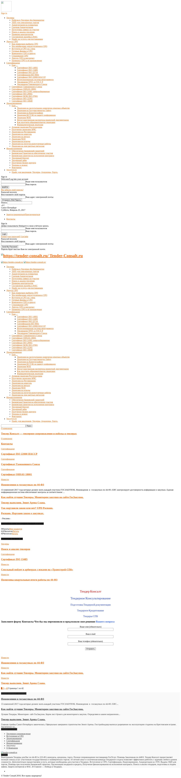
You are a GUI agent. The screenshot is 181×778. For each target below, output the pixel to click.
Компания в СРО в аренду (24, 53)
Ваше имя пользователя (36, 182)
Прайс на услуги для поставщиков (27, 39)
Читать (16, 531)
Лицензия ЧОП (24, 117)
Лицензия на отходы (21, 141)
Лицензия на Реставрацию (24, 132)
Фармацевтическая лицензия (30, 125)
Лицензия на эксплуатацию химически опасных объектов (43, 108)
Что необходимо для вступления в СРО (29, 46)
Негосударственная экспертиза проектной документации (43, 120)
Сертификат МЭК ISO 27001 (25, 96)
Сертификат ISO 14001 (27, 68)
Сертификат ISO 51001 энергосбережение (31, 91)
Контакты (10, 219)
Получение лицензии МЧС (24, 129)
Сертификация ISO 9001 (28, 75)
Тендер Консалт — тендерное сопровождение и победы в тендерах (39, 433)
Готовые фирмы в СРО (22, 51)
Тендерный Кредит (20, 158)
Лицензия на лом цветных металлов (28, 146)
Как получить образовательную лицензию (36, 122)
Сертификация (13, 63)
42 (7, 688)
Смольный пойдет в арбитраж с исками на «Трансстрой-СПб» (37, 569)
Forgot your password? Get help (14, 236)
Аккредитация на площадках (25, 25)
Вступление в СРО (15, 736)
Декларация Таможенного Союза (32, 84)
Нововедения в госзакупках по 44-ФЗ (22, 484)
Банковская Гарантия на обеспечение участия (32, 153)
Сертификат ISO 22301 (22, 98)
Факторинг (17, 167)
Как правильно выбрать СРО (25, 44)
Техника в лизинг (20, 165)
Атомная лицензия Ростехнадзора (27, 127)
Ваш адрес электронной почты (39, 197)
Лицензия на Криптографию (30, 113)
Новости (5, 479)
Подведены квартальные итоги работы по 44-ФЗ (29, 579)
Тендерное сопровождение (18, 734)
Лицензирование (14, 103)
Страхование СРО (20, 56)
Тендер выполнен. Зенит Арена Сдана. (23, 502)
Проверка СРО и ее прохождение (27, 60)
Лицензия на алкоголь (22, 134)
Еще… (15, 65)
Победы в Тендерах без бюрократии (28, 20)
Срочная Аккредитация (22, 27)
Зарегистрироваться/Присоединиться (23, 214)
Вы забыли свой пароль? (12, 190)
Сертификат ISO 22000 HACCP (31, 77)
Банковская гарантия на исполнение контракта (33, 155)
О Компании (12, 748)
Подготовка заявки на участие (25, 30)
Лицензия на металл (21, 136)
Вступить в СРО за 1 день (23, 49)
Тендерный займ (19, 160)
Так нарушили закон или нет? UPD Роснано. (27, 508)
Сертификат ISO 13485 (27, 70)
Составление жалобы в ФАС (24, 37)
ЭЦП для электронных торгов (25, 22)
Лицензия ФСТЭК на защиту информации (36, 115)
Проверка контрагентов (22, 34)
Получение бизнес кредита (24, 163)
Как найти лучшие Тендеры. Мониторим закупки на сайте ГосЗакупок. (42, 497)
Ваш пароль (31, 184)
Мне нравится (15, 529)
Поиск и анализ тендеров (23, 32)
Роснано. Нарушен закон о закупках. (22, 513)
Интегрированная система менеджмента (35, 79)
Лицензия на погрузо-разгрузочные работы (31, 144)
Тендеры (10, 18)
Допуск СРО (12, 41)
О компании (6, 428)
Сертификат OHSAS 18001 (24, 89)
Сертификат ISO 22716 (27, 72)
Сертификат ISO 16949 (22, 101)
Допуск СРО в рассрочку (23, 58)
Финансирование (14, 148)
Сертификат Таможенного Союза (27, 87)
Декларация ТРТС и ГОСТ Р (30, 82)
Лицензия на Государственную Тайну (34, 110)
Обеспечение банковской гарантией (28, 151)
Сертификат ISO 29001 (22, 94)
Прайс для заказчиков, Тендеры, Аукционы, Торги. (35, 172)
